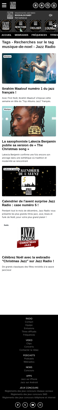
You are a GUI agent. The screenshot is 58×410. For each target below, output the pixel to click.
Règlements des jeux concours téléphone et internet (29, 397)
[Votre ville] (35, 5)
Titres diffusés (29, 331)
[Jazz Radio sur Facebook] (17, 405)
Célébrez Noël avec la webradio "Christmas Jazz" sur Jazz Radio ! (28, 259)
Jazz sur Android (29, 382)
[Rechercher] (47, 5)
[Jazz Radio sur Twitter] (25, 405)
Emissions (29, 328)
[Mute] (51, 15)
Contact (29, 321)
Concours (29, 370)
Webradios (21, 35)
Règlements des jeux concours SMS (29, 394)
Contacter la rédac (29, 350)
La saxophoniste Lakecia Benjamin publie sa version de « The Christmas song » (29, 145)
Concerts (29, 346)
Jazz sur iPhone (29, 379)
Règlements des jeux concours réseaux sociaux (29, 391)
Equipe (29, 325)
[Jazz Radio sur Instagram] (40, 405)
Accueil (6, 35)
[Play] (3, 24)
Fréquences (39, 35)
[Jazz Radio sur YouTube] (32, 405)
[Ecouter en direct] (42, 5)
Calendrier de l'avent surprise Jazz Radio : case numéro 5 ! (28, 203)
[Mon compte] (54, 5)
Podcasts (29, 358)
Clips (29, 343)
